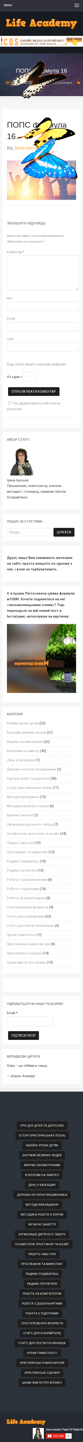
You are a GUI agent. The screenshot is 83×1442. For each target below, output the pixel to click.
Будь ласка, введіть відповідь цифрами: (36, 364)
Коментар (15, 252)
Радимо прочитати (22, 870)
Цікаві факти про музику (26, 962)
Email (11, 318)
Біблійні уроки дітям (23, 723)
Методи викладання (23, 797)
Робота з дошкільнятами (27, 880)
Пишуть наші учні (20, 843)
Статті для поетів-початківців (30, 926)
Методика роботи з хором (28, 806)
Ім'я (9, 298)
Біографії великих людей (26, 732)
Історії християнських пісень (29, 788)
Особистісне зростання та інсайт (33, 834)
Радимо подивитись (23, 861)
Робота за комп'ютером (26, 898)
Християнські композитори (28, 944)
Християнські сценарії (24, 953)
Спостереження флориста (27, 907)
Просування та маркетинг (27, 852)
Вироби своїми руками (25, 742)
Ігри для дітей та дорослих (28, 778)
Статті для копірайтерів (25, 916)
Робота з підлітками (23, 889)
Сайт (10, 339)
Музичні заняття (20, 815)
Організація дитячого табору (30, 824)
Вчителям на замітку (23, 751)
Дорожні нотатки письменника (31, 769)
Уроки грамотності (21, 935)
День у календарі (21, 760)
